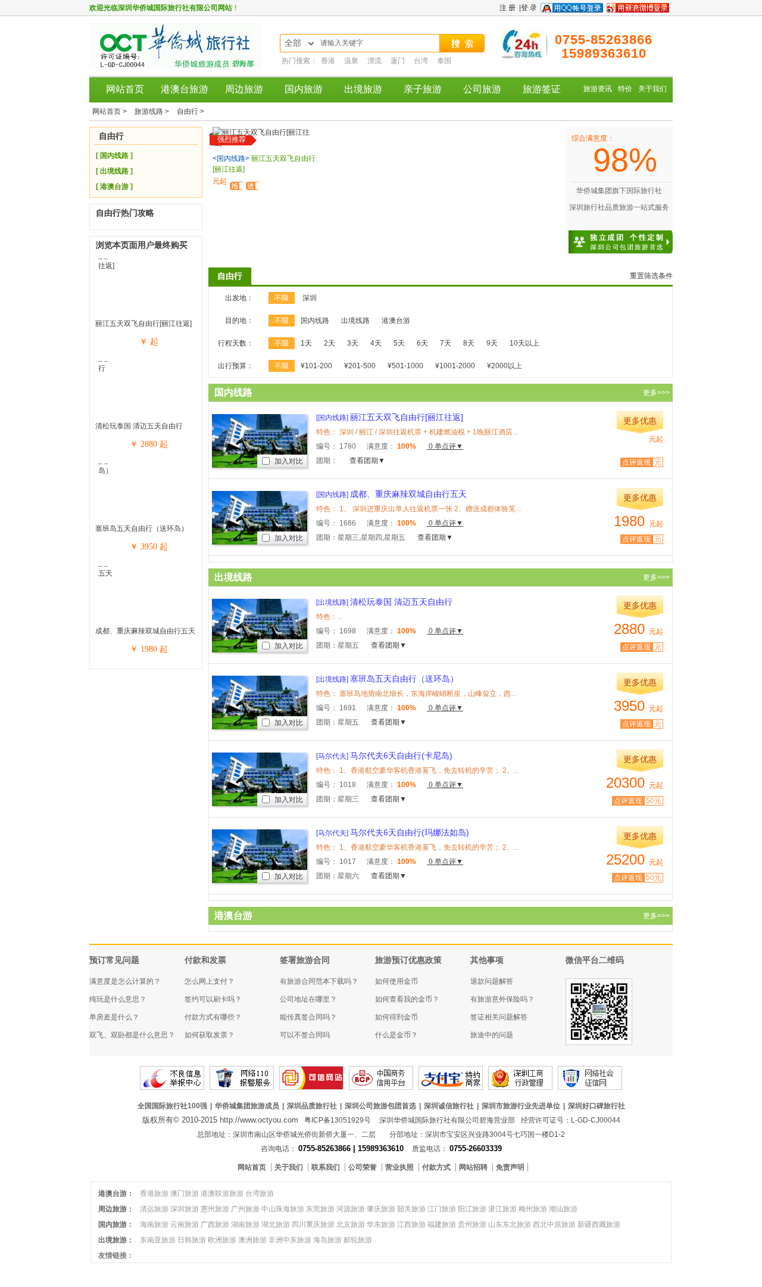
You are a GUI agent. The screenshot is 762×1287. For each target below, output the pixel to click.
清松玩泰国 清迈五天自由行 (139, 426)
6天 (422, 343)
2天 (329, 343)
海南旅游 (154, 1224)
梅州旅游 (533, 1209)
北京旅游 (350, 1224)
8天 (468, 343)
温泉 (352, 61)
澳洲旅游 (252, 1240)
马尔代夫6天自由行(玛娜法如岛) (392, 832)
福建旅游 (441, 1224)
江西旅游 (411, 1224)
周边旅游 (244, 89)
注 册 (507, 8)
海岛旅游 (327, 1240)
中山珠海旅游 (282, 1209)
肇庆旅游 (381, 1209)
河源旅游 (350, 1209)
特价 (625, 89)
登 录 (529, 8)
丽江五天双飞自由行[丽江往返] (143, 323)
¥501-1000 (405, 366)
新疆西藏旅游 (598, 1224)
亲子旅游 (423, 89)
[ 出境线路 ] (114, 171)
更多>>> (656, 392)
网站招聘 (474, 1167)
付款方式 (437, 1167)
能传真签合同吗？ (308, 1017)
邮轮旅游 (357, 1240)
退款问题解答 (491, 981)
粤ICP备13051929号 (337, 1120)
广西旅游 (215, 1224)
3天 (352, 343)
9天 (492, 343)
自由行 (229, 276)
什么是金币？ (396, 1035)
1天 (306, 343)
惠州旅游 (215, 1209)
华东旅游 (381, 1224)
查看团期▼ (367, 460)
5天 (399, 343)
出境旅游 (363, 89)
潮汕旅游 (563, 1209)
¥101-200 (316, 366)
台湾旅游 (259, 1193)
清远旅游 (154, 1209)
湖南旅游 (245, 1224)
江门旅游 (441, 1209)
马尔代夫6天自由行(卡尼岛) (384, 755)
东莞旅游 (320, 1209)
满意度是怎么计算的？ (125, 981)
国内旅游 (304, 89)
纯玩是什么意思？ (117, 999)
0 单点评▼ (445, 446)
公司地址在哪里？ (308, 999)
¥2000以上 (504, 366)
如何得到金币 (396, 1017)
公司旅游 (482, 89)
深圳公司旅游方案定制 (634, 235)
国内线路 (315, 320)
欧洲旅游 (222, 1240)
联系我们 (326, 1167)
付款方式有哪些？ (213, 1017)
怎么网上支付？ (210, 981)
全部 (293, 43)
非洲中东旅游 (289, 1240)
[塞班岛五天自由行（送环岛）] (145, 471)
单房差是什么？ (114, 1017)
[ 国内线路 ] (114, 155)
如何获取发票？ (210, 1035)
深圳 (309, 298)
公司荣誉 (363, 1167)
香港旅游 (154, 1193)
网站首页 (125, 89)
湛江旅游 (502, 1209)
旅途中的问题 (491, 1035)
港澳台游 (396, 320)
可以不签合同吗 (305, 1035)
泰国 (444, 61)
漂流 (375, 61)
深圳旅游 (184, 1209)
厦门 (399, 61)
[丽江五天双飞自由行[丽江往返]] (145, 266)
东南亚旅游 (158, 1240)
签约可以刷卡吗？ (213, 999)
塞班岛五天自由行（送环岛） (141, 528)
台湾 (422, 61)
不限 (281, 298)
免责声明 (510, 1167)
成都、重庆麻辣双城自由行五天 (145, 631)
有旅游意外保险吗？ (502, 999)
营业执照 (400, 1167)
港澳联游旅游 (222, 1193)
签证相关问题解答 (498, 1017)
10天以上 (524, 343)
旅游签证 (542, 89)
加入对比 (288, 461)
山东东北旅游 (509, 1224)
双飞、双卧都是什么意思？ (132, 1035)
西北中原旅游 (554, 1224)
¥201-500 (360, 366)
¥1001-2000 (455, 366)
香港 (329, 61)
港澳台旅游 (184, 89)
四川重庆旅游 (313, 1224)
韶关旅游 (411, 1209)
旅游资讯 (597, 89)
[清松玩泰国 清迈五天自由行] (145, 368)
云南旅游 (184, 1224)
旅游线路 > (153, 111)
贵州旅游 (472, 1224)
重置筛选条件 (651, 276)
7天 (445, 343)
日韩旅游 (191, 1240)
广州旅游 (245, 1209)
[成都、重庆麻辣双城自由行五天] (145, 573)
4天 (376, 343)
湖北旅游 (275, 1224)
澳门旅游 (184, 1193)
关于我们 (652, 89)
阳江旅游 (472, 1209)
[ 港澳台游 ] (114, 186)
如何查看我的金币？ (407, 999)
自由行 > (190, 111)
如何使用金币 (396, 981)
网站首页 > (110, 111)
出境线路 (355, 320)
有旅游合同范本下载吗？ (319, 981)
